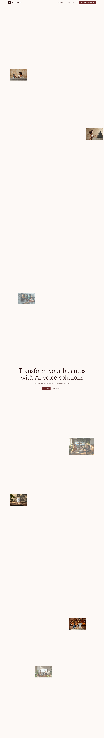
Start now (46, 388)
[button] (61, 2)
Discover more (56, 388)
